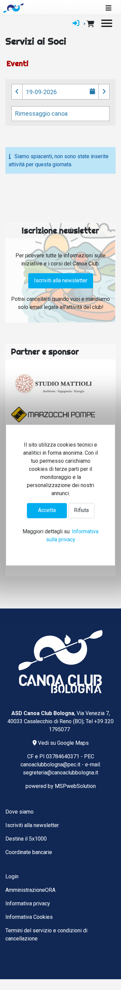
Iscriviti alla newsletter (60, 280)
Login (11, 876)
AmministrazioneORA (30, 890)
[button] (17, 91)
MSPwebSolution (75, 786)
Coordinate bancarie (28, 852)
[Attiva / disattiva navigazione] (109, 8)
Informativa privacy (27, 903)
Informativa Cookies (29, 917)
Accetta (47, 510)
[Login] (76, 23)
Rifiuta (81, 510)
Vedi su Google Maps (63, 743)
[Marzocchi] (53, 415)
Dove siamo (19, 812)
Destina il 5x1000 (26, 839)
